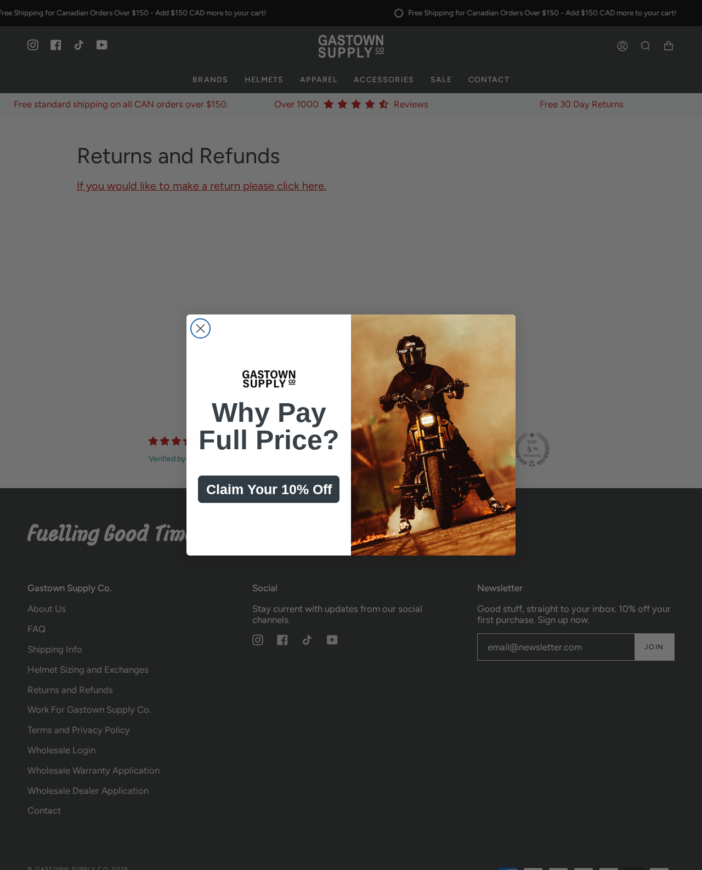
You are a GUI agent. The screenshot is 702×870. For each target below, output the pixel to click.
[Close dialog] (200, 328)
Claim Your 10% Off (269, 489)
